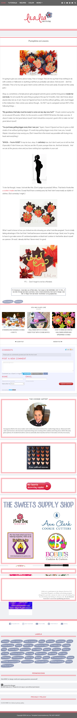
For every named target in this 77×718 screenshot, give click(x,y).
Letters (5, 653)
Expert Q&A (28, 645)
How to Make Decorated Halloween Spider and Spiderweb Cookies (63, 332)
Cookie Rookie (7, 645)
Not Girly (62, 653)
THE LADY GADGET (54, 715)
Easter (18, 645)
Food (4, 649)
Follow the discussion (71, 349)
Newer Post (57, 342)
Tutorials (12, 3)
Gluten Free (13, 649)
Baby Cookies (16, 641)
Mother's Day (41, 653)
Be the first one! (31, 355)
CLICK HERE (5, 703)
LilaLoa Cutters (17, 653)
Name (5, 376)
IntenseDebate (12, 389)
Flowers (66, 645)
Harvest (18, 301)
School (46, 657)
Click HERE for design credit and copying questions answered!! (19, 679)
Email (29, 376)
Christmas (61, 641)
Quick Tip (29, 657)
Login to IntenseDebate (26, 374)
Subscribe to (6, 384)
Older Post (20, 342)
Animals (5, 641)
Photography (18, 657)
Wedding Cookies (57, 661)
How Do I (66, 649)
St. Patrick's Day (58, 657)
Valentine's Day (42, 661)
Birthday (50, 641)
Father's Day (55, 645)
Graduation (25, 649)
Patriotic (6, 657)
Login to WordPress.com (37, 374)
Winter (69, 661)
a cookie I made (8, 190)
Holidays (56, 649)
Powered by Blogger (9, 685)
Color (31, 3)
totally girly (7, 666)
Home (3, 3)
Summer (70, 657)
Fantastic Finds (41, 645)
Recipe (38, 657)
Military (29, 653)
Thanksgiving (27, 661)
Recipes (23, 3)
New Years (52, 653)
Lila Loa (28, 715)
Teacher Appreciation (10, 661)
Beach (41, 641)
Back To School (31, 641)
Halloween (7, 301)
